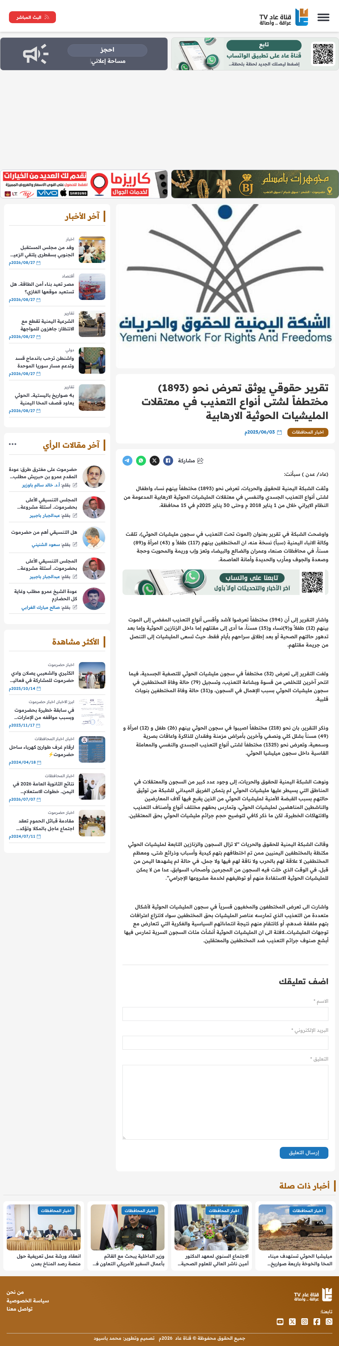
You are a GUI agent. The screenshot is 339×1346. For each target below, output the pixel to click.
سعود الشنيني (46, 544)
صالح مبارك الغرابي (41, 607)
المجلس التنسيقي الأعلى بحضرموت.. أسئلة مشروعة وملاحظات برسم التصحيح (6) (46, 504)
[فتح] (323, 17)
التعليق (319, 1059)
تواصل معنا (19, 1309)
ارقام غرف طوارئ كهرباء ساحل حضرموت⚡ (41, 750)
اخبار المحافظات (308, 432)
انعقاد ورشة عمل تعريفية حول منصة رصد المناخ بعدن (49, 1259)
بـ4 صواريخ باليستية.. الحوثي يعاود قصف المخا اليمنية (44, 398)
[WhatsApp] (141, 461)
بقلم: (66, 484)
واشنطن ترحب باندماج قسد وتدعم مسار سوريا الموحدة (44, 361)
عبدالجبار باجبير (45, 515)
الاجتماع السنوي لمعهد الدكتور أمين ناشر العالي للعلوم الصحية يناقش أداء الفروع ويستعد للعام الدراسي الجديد (215, 1260)
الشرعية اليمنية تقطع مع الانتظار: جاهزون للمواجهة (47, 324)
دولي (70, 349)
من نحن (15, 1292)
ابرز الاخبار (65, 701)
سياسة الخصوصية (28, 1300)
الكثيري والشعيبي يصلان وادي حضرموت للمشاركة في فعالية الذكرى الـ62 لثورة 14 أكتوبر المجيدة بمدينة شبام (42, 677)
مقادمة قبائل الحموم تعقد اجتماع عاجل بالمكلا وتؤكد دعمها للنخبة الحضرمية (46, 825)
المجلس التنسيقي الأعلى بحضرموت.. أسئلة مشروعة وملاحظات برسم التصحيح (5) (46, 565)
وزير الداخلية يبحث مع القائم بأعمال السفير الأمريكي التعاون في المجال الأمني (128, 1260)
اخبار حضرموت (61, 664)
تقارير (69, 313)
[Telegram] (127, 461)
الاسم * (321, 1001)
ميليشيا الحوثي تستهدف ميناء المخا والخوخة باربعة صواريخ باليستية (300, 1260)
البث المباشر (29, 17)
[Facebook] (168, 461)
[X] (155, 461)
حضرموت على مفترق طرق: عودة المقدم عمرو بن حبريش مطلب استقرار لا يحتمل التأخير (43, 473)
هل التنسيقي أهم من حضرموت (44, 532)
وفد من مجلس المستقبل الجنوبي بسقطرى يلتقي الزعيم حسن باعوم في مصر (42, 251)
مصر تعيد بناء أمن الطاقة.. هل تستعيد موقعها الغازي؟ (42, 287)
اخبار (70, 238)
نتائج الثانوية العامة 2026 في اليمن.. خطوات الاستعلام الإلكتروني (43, 788)
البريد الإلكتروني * (309, 1030)
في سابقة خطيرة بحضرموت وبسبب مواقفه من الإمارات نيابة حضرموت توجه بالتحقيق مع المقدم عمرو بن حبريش (42, 714)
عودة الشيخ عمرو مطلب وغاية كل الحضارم (45, 595)
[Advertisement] (169, 120)
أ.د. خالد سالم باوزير (41, 484)
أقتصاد (68, 275)
